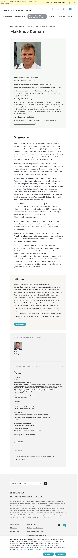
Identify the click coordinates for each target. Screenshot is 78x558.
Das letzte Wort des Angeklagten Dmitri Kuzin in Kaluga (35, 456)
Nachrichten (20, 16)
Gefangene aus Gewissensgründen (36, 16)
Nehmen (48, 554)
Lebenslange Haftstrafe (35, 531)
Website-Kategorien (19, 483)
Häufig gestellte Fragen (35, 528)
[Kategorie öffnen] (45, 483)
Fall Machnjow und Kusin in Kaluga (46, 26)
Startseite (7, 16)
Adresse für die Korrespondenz (24, 124)
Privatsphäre (14, 531)
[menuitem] (7, 16)
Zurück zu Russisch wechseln (55, 2)
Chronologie (20, 324)
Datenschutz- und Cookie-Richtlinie (38, 549)
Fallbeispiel (19, 442)
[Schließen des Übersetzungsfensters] (74, 2)
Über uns (13, 528)
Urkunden (61, 16)
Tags (70, 16)
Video (51, 16)
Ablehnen (60, 554)
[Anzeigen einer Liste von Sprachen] (69, 2)
